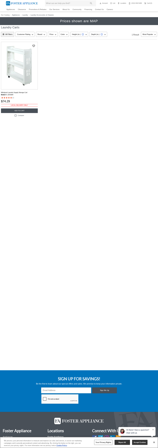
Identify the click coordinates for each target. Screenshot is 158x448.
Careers (110, 9)
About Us (66, 9)
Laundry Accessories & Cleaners (42, 15)
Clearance (22, 9)
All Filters (8, 34)
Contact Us (99, 9)
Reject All (122, 442)
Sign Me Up (104, 390)
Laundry (25, 15)
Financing (88, 9)
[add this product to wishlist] (34, 46)
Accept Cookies (140, 442)
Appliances (10, 9)
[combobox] (25, 34)
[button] (100, 3)
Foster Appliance (55, 437)
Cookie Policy (61, 445)
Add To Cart (19, 111)
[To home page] (22, 3)
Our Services (54, 9)
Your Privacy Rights (103, 442)
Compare (21, 115)
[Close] (154, 442)
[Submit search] (91, 3)
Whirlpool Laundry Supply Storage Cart (14, 92)
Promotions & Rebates (37, 9)
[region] (79, 442)
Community (77, 9)
